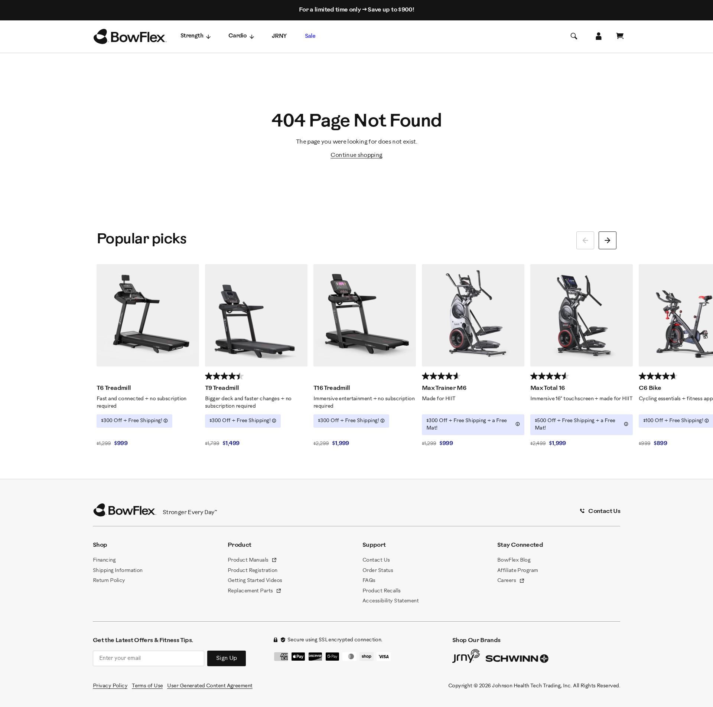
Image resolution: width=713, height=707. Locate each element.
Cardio (237, 36)
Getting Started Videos (255, 580)
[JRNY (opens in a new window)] (466, 657)
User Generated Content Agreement (209, 686)
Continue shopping (356, 155)
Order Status (377, 570)
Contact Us (376, 560)
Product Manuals (252, 561)
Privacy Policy (110, 686)
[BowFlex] (130, 37)
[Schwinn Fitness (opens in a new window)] (518, 660)
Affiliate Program (517, 570)
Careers (511, 581)
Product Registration (252, 570)
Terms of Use (147, 686)
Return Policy (109, 580)
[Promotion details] (165, 420)
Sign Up (226, 658)
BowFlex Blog (513, 560)
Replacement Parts (254, 591)
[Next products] (607, 240)
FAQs (368, 580)
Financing (104, 560)
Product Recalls (381, 591)
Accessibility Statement (390, 601)
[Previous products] (585, 240)
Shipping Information (118, 570)
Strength (191, 36)
